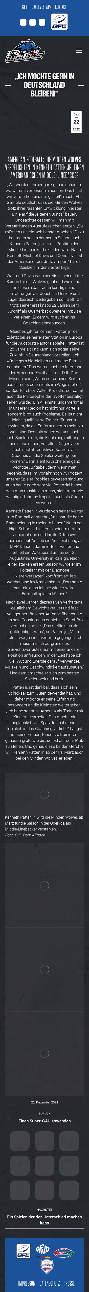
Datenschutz (50, 1283)
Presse (69, 1283)
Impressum (27, 1283)
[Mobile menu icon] (79, 51)
